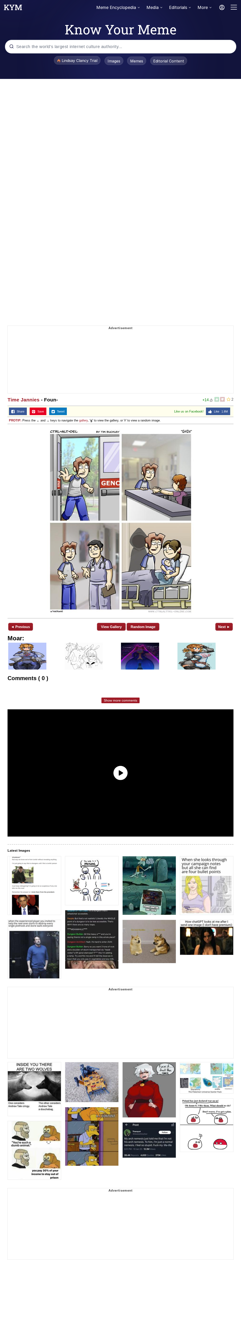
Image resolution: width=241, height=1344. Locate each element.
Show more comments (120, 700)
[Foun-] (120, 521)
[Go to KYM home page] (13, 8)
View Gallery (111, 627)
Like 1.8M (220, 411)
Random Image (143, 627)
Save (39, 411)
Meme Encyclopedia (116, 7)
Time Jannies (24, 399)
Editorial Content (168, 61)
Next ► (224, 627)
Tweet (59, 411)
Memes (136, 61)
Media (152, 7)
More (202, 7)
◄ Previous (20, 627)
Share (19, 411)
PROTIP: (15, 420)
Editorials (178, 7)
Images (114, 61)
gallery (83, 420)
